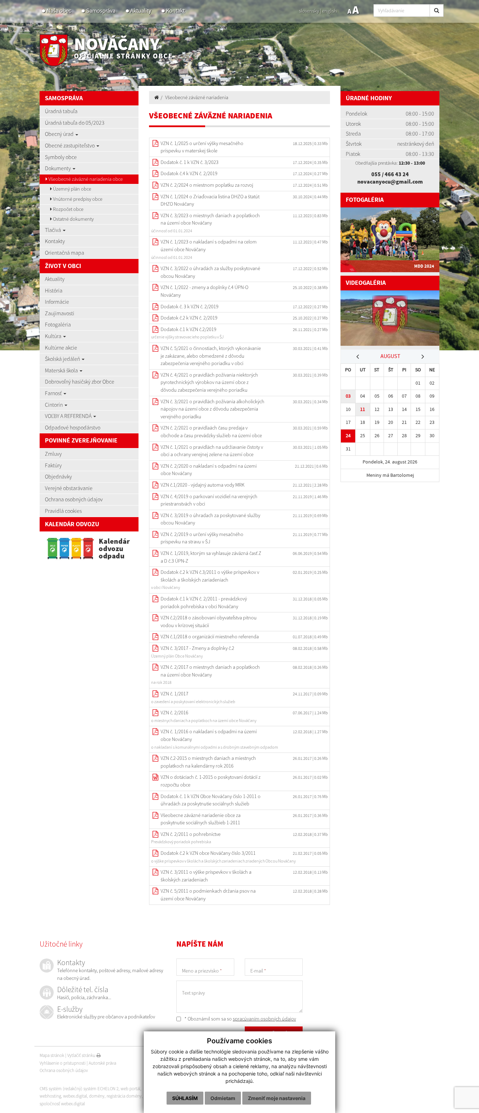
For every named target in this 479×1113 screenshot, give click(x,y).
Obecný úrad (60, 133)
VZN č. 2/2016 (174, 712)
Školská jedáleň (63, 358)
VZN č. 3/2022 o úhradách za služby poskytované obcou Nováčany (210, 272)
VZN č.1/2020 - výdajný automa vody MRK (202, 485)
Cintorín (54, 404)
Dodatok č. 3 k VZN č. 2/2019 (189, 306)
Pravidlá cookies (63, 510)
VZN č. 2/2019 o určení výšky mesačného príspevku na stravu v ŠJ (202, 538)
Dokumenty (58, 168)
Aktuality (140, 10)
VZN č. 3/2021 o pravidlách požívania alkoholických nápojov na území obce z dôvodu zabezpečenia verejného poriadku (212, 409)
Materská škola (62, 370)
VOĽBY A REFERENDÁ (69, 415)
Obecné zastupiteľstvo (70, 145)
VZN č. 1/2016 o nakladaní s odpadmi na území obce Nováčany (209, 735)
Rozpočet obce (67, 209)
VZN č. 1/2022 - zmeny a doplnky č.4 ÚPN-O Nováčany (204, 291)
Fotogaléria (58, 324)
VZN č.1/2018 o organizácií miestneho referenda (210, 636)
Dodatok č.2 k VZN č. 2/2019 (189, 318)
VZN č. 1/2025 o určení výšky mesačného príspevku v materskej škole (202, 147)
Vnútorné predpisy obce (77, 199)
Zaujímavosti (59, 313)
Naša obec (59, 10)
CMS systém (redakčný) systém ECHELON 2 (79, 1089)
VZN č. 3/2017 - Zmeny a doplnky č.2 (197, 648)
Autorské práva (102, 1063)
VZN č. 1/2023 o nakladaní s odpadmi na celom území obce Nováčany (209, 246)
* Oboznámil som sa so (239, 1019)
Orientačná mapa (64, 252)
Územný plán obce (71, 189)
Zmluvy (53, 453)
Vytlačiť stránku (81, 1055)
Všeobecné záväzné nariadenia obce (85, 179)
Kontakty (55, 241)
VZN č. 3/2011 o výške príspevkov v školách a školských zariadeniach (206, 876)
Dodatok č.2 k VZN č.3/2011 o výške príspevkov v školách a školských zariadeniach (210, 576)
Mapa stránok (52, 1055)
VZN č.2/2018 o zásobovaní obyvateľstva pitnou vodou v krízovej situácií (209, 621)
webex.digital (75, 1096)
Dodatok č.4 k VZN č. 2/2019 (189, 173)
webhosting (50, 1096)
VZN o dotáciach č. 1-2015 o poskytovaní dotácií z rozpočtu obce (211, 781)
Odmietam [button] (222, 1098)
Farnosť (54, 393)
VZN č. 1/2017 (174, 694)
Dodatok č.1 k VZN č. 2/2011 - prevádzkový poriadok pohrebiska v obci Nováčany (204, 603)
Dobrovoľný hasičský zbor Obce (79, 381)
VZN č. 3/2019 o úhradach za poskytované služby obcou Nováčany (210, 519)
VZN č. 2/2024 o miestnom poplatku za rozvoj (207, 185)
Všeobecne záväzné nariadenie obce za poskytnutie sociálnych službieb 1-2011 (201, 819)
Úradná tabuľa (61, 111)
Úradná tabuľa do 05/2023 (74, 122)
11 (362, 409)
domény (96, 1096)
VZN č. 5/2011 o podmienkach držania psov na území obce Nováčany (208, 895)
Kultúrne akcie (61, 347)
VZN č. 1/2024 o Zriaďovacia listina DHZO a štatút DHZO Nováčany (210, 200)
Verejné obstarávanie (69, 488)
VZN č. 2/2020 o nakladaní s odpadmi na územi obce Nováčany (209, 470)
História (53, 290)
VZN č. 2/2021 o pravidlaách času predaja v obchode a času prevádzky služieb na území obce (211, 432)
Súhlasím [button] (185, 1098)
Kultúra (53, 335)
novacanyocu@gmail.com (390, 181)
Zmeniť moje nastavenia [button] (276, 1098)
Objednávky (58, 476)
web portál (130, 1089)
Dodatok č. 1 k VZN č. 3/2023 (189, 162)
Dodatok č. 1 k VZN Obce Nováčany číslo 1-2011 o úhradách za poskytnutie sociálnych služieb (211, 800)
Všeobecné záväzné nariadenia (196, 97)
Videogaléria (366, 283)
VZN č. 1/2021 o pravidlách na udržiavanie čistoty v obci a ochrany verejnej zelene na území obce (212, 451)
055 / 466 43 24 (390, 174)
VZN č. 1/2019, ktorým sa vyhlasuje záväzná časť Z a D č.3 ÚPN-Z (211, 557)
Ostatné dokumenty (73, 219)
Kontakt (175, 10)
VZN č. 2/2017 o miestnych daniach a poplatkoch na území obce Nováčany (210, 671)
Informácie (57, 301)
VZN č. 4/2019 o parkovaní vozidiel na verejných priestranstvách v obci (209, 500)
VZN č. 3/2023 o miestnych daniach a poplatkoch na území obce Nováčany (210, 219)
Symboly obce (61, 156)
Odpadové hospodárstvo (72, 427)
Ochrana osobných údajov (74, 499)
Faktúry (53, 465)
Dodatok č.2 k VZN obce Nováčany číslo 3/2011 (208, 853)
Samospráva (100, 10)
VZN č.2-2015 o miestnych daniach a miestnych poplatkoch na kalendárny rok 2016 (208, 762)
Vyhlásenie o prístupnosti (63, 1063)
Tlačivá (53, 229)
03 (348, 396)
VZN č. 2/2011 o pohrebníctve (191, 834)
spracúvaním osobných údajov (264, 1019)
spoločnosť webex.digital (62, 1104)
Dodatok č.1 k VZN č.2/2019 (188, 329)
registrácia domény (124, 1096)
